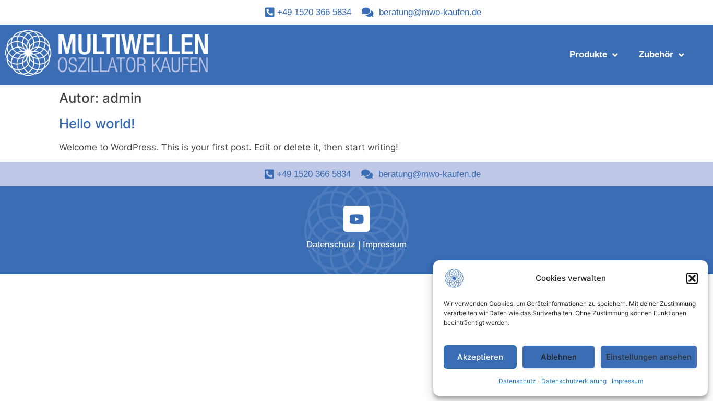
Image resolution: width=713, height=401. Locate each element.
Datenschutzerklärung (574, 381)
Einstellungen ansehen (649, 357)
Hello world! (97, 123)
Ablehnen (559, 357)
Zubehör (656, 55)
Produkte (588, 55)
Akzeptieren (480, 357)
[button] (692, 278)
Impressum (627, 381)
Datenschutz (517, 381)
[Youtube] (356, 219)
